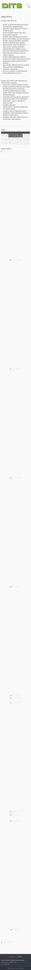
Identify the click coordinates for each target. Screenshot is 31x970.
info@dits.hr (19, 956)
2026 (15, 132)
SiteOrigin (21, 968)
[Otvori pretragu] (27, 4)
